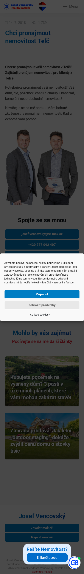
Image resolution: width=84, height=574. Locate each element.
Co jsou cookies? (40, 314)
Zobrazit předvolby (42, 305)
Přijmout (42, 294)
